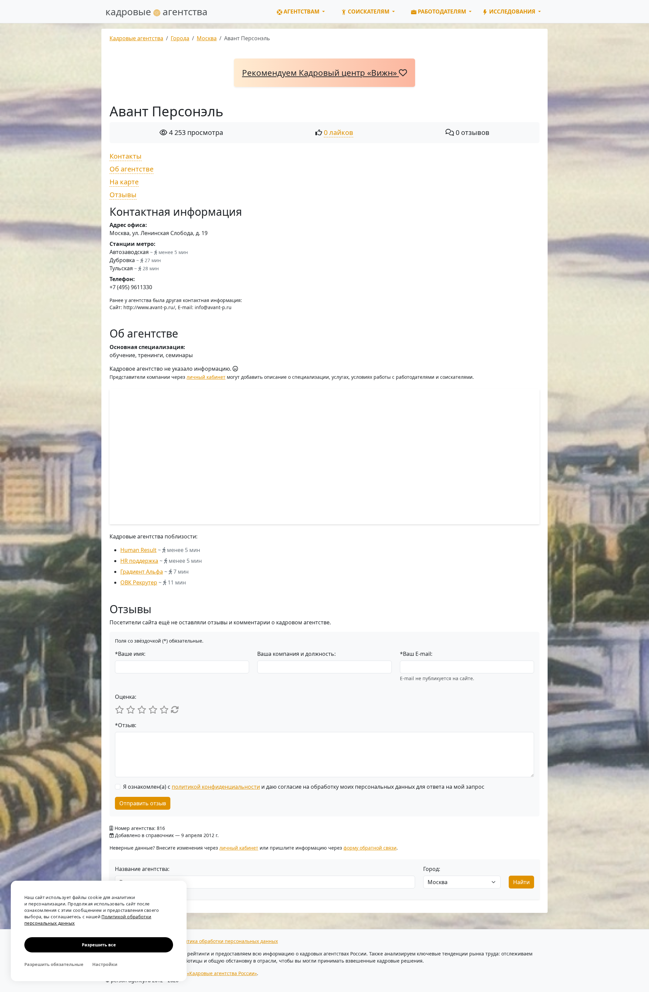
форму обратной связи (369, 848)
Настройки (104, 964)
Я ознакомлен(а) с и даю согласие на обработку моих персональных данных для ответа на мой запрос (303, 786)
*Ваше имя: (130, 654)
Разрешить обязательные (53, 964)
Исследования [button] (512, 11)
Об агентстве (131, 169)
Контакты (126, 156)
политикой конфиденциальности (216, 786)
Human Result (138, 550)
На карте (124, 181)
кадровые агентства (156, 11)
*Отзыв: (125, 725)
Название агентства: (142, 869)
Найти (521, 882)
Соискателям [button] (368, 11)
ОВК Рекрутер (138, 582)
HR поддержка (139, 560)
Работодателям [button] (441, 11)
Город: (431, 869)
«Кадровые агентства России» (222, 973)
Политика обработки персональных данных (226, 941)
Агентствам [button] (301, 11)
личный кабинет (206, 377)
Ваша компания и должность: (296, 654)
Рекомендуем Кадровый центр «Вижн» (320, 72)
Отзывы (123, 194)
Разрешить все (99, 945)
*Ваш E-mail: (416, 654)
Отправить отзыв (142, 803)
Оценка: (125, 696)
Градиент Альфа (141, 571)
